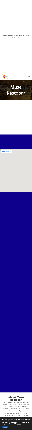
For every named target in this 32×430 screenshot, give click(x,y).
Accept (5, 427)
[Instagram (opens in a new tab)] (19, 37)
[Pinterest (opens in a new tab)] (17, 37)
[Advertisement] (16, 16)
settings (19, 424)
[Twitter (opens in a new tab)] (13, 37)
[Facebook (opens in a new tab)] (15, 37)
